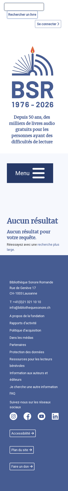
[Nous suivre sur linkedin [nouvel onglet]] (55, 416)
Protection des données (27, 352)
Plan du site (19, 450)
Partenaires (18, 345)
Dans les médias (21, 338)
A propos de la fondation (27, 316)
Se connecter (47, 24)
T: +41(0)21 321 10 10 (25, 302)
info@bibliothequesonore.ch (30, 307)
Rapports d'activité (23, 323)
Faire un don (20, 466)
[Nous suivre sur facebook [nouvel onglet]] (27, 416)
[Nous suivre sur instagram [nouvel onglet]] (13, 416)
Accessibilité (20, 433)
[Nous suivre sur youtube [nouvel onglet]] (41, 416)
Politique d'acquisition (25, 330)
